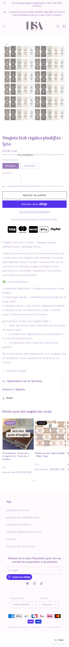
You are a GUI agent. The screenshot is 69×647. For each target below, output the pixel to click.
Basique (11, 165)
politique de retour (17, 510)
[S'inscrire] (59, 570)
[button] (4, 26)
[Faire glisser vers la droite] (41, 480)
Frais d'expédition (25, 154)
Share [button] (9, 398)
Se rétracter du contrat (20, 546)
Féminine (29, 165)
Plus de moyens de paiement (34, 211)
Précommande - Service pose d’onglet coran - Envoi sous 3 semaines (15, 456)
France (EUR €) (21, 604)
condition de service (18, 524)
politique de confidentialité (22, 517)
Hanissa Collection (21, 627)
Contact (11, 539)
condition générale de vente (23, 531)
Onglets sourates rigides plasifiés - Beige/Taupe (50, 454)
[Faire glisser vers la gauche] (27, 480)
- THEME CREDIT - (37, 627)
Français (47, 604)
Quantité (7, 173)
